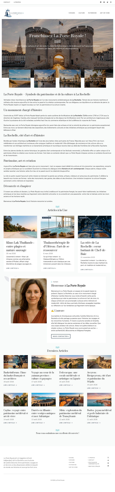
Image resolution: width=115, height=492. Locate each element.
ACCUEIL (71, 457)
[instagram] (110, 2)
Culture (82, 13)
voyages (72, 460)
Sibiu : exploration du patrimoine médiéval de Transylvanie (70, 413)
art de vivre (73, 467)
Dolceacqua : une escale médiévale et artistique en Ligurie (69, 375)
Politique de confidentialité (94, 463)
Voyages (72, 13)
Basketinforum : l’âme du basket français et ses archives (15, 375)
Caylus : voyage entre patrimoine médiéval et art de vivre (16, 413)
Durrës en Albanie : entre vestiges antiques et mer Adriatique (43, 413)
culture (71, 462)
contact (91, 460)
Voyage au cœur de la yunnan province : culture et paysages (42, 375)
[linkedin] (100, 2)
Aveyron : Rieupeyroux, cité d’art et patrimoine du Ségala (99, 377)
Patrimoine (92, 13)
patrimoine (72, 464)
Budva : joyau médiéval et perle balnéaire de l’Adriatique (99, 413)
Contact (7, 2)
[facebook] (104, 2)
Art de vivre (105, 13)
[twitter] (107, 2)
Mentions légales (94, 466)
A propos (17, 2)
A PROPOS (92, 457)
